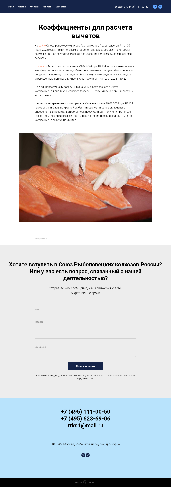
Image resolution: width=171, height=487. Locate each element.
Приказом (41, 66)
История (34, 6)
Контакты (60, 6)
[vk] (155, 7)
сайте (42, 45)
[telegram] (160, 7)
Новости (46, 6)
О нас (11, 6)
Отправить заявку (85, 366)
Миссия (22, 6)
